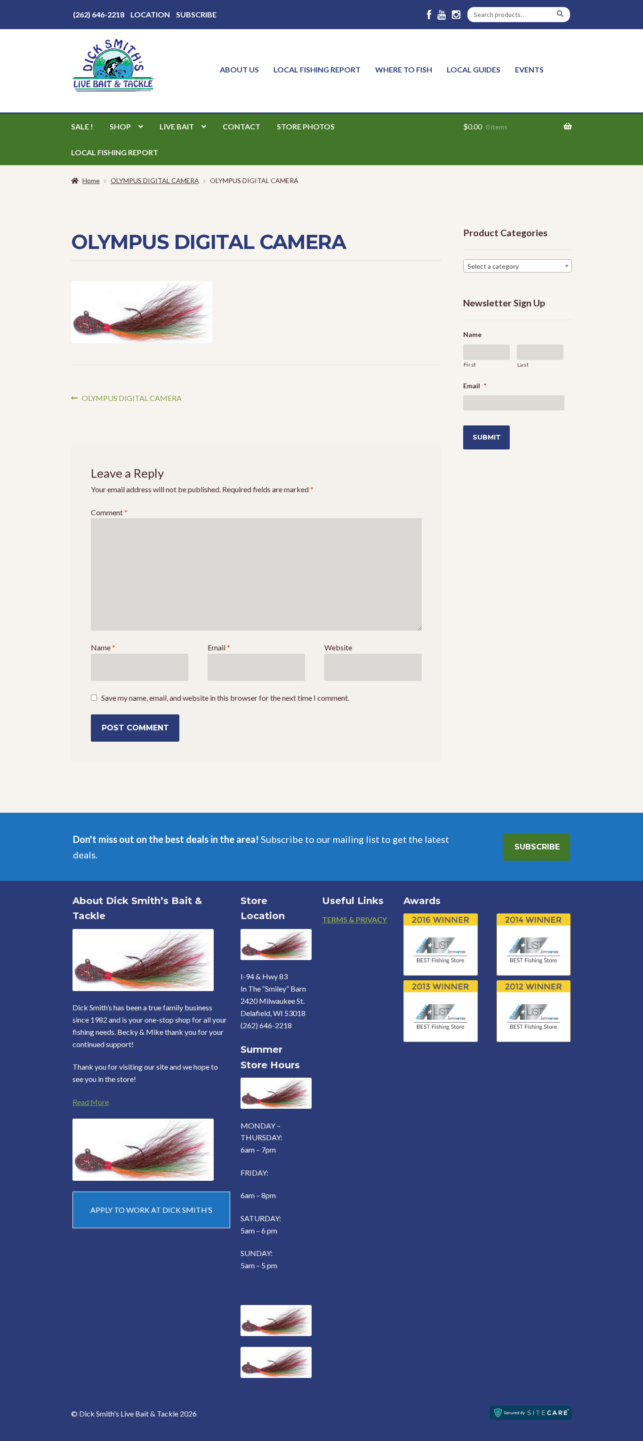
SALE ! (82, 126)
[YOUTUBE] (441, 15)
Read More (90, 1101)
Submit (487, 437)
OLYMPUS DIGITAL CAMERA (155, 180)
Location (150, 14)
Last (523, 364)
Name (103, 647)
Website (338, 647)
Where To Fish (403, 69)
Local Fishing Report (317, 69)
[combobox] (517, 265)
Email (219, 647)
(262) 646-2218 (98, 14)
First (470, 364)
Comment (109, 512)
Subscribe (196, 14)
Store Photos (306, 126)
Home (91, 180)
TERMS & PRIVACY (354, 919)
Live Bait (177, 126)
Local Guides (473, 69)
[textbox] (517, 266)
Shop (120, 126)
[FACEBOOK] (429, 15)
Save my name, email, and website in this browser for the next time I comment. (225, 697)
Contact (241, 126)
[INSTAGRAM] (456, 15)
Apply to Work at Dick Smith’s (151, 1209)
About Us (239, 69)
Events (529, 69)
